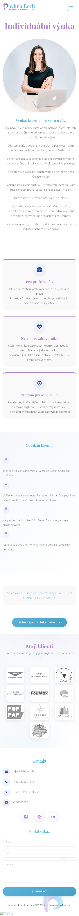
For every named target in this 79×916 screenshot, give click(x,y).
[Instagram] (40, 816)
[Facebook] (26, 816)
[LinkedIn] (53, 816)
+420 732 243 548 (23, 782)
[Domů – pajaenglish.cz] (32, 6)
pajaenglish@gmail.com (25, 771)
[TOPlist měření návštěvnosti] (6, 914)
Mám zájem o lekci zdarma (39, 622)
